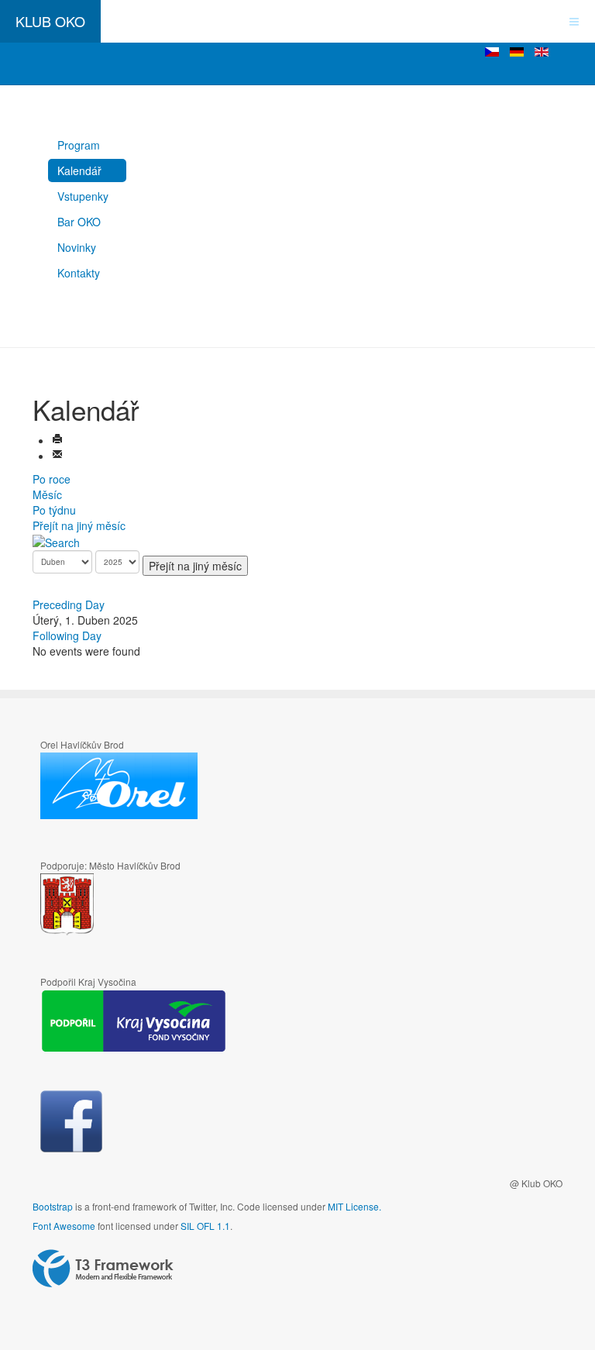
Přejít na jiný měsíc (79, 525)
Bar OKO (79, 221)
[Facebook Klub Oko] (71, 1121)
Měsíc (47, 494)
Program (78, 145)
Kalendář (79, 170)
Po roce (52, 479)
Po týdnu (54, 510)
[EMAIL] (57, 455)
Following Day (67, 635)
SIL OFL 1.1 (205, 1225)
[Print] (57, 440)
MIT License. (354, 1206)
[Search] (56, 541)
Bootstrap (53, 1206)
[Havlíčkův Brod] (112, 904)
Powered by (103, 1268)
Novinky (76, 247)
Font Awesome (64, 1225)
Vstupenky (82, 196)
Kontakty (78, 273)
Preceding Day (69, 604)
